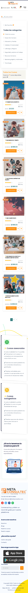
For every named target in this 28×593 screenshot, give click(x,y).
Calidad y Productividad (11, 45)
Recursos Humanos (10, 56)
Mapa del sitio (6, 588)
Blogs (2, 526)
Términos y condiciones (14, 590)
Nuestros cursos (6, 528)
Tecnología (8, 63)
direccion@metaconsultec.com (14, 499)
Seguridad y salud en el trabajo (14, 52)
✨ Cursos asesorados (14, 348)
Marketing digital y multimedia (13, 59)
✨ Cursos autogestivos (10, 397)
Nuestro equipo (5, 531)
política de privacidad (18, 588)
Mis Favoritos (9, 25)
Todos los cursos (10, 34)
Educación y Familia (10, 41)
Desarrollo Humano (10, 38)
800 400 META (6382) (9, 496)
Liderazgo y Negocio (11, 48)
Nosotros (3, 523)
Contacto (4, 542)
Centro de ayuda (6, 539)
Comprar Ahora (11, 112)
